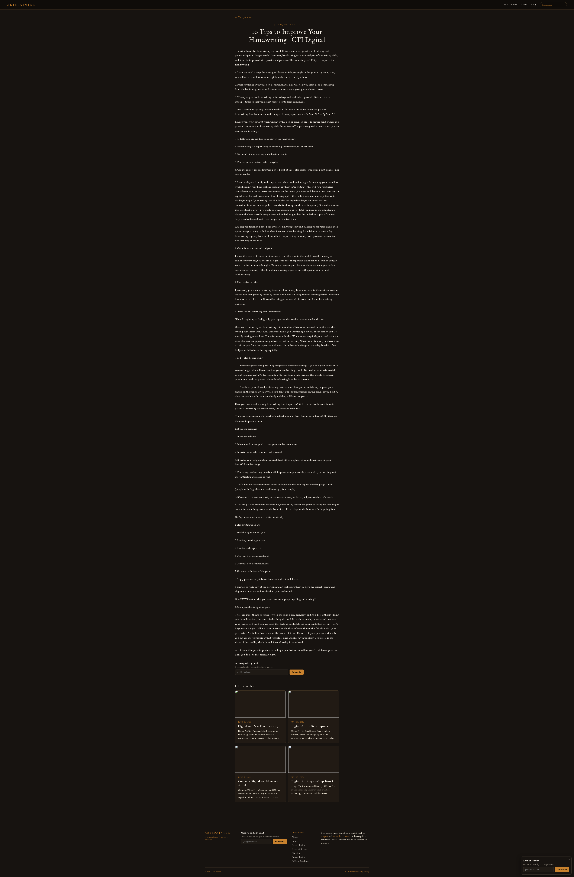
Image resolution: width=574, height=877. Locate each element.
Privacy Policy (298, 845)
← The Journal (244, 17)
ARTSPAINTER (21, 4)
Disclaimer (297, 853)
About (295, 837)
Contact (295, 841)
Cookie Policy (298, 857)
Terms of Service (299, 849)
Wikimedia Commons (341, 836)
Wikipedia (325, 836)
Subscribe (296, 672)
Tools (524, 4)
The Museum (510, 4)
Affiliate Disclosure (301, 861)
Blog (533, 4)
